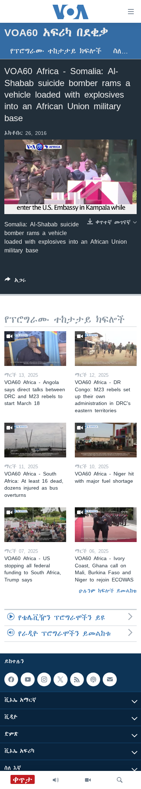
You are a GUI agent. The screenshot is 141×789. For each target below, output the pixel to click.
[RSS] (77, 679)
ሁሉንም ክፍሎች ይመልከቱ (108, 591)
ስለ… (120, 51)
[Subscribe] (109, 679)
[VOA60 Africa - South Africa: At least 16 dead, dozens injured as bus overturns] (35, 440)
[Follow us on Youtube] (27, 679)
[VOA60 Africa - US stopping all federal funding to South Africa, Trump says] (35, 524)
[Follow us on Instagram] (44, 679)
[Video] (88, 780)
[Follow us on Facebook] (11, 679)
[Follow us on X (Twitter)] (60, 679)
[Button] (15, 281)
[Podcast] (93, 679)
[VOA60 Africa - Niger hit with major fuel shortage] (106, 440)
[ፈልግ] (120, 780)
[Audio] (56, 780)
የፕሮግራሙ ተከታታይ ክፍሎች (56, 51)
